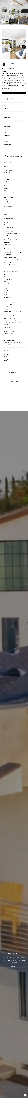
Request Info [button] (14, 93)
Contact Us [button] (14, 966)
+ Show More (5, 88)
